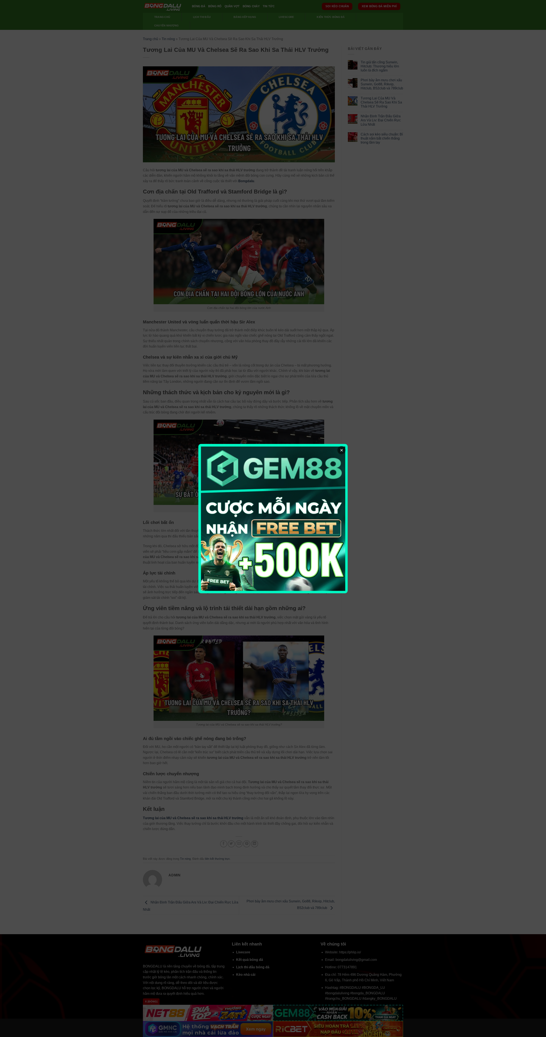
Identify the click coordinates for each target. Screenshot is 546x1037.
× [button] (341, 450)
